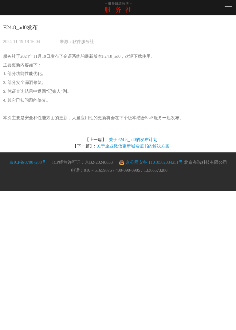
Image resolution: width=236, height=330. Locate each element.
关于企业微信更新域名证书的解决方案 (133, 146)
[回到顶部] (225, 319)
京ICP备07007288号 (27, 162)
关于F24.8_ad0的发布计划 (133, 139)
